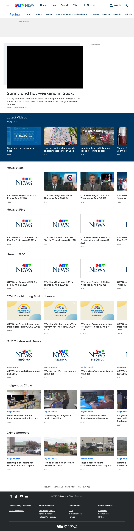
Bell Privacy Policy (47, 510)
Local (53, 5)
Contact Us (58, 487)
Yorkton (38, 14)
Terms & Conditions (47, 514)
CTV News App (84, 487)
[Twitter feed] (11, 496)
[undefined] (24, 141)
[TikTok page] (16, 496)
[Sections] (7, 5)
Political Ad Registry (47, 517)
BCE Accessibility (16, 510)
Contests (95, 14)
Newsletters (70, 487)
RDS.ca (101, 517)
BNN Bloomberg (75, 514)
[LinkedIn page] (26, 496)
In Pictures (89, 5)
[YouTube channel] (21, 496)
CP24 (71, 510)
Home (43, 5)
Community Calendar (112, 14)
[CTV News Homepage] (24, 5)
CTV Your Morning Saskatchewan (71, 14)
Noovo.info (102, 510)
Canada (65, 5)
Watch (76, 5)
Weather (49, 14)
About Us (47, 487)
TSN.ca (72, 517)
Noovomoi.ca (103, 514)
